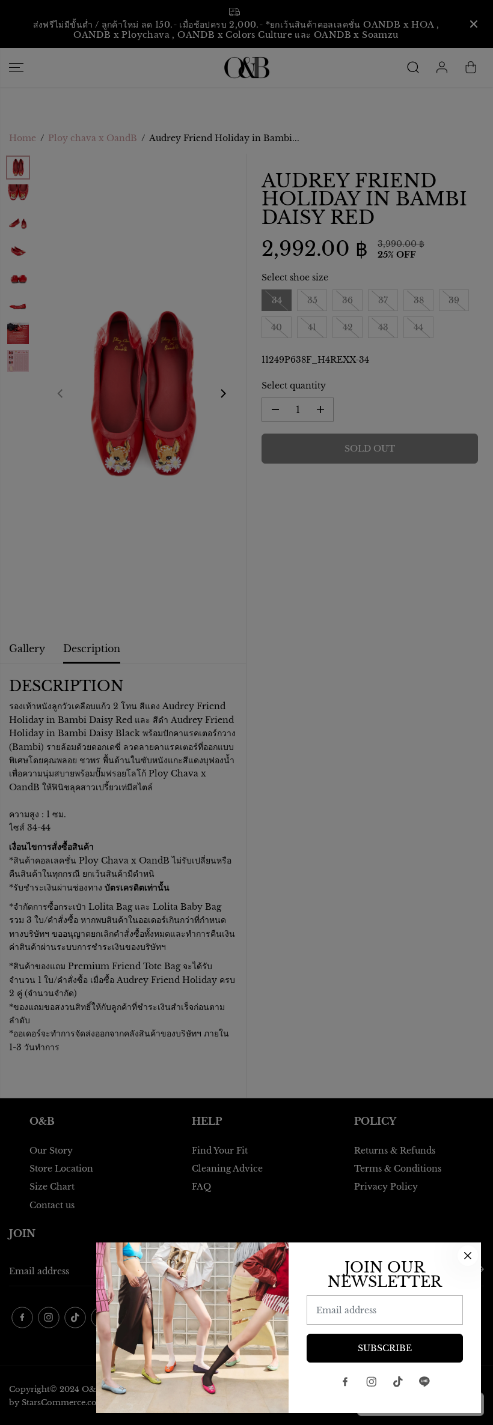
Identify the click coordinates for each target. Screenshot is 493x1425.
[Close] (468, 1255)
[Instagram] (371, 1382)
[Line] (424, 1382)
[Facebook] (345, 1382)
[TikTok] (398, 1382)
